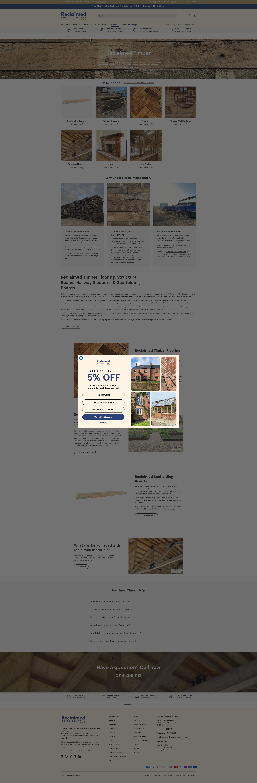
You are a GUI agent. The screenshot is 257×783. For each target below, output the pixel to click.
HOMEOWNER (103, 395)
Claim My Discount (103, 417)
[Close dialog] (81, 358)
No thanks (103, 422)
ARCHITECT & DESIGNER (103, 409)
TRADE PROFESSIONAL (103, 402)
